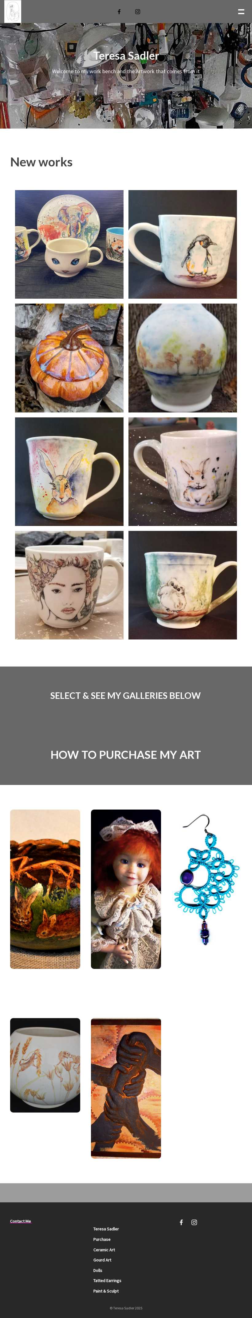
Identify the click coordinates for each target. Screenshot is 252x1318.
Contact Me (20, 1221)
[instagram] (138, 12)
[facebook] (119, 12)
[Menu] (240, 11)
